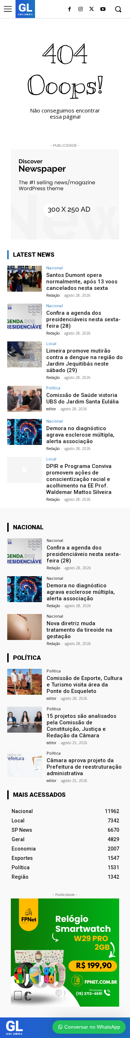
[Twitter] (91, 9)
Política (53, 388)
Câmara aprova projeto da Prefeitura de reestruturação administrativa (84, 767)
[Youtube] (102, 9)
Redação (53, 295)
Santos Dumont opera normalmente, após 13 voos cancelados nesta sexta (81, 281)
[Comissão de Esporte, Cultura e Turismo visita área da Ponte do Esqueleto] (24, 682)
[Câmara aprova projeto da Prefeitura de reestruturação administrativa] (24, 764)
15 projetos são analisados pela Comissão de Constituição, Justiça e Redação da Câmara (81, 726)
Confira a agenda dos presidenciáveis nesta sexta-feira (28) (83, 319)
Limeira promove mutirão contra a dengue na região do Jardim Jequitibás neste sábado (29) (84, 361)
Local (51, 343)
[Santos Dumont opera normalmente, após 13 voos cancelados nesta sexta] (24, 279)
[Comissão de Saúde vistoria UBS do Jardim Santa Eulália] (24, 399)
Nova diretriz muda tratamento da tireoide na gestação (79, 630)
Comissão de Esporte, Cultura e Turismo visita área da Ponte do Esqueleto (84, 684)
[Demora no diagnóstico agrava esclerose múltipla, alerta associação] (24, 432)
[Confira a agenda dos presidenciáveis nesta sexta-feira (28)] (24, 317)
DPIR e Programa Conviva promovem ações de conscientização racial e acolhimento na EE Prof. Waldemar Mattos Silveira (79, 479)
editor (51, 408)
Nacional (54, 268)
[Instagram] (80, 9)
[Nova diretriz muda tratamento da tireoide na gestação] (24, 627)
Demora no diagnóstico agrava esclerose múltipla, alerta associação (80, 435)
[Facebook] (69, 9)
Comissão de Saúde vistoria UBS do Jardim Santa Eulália (82, 398)
